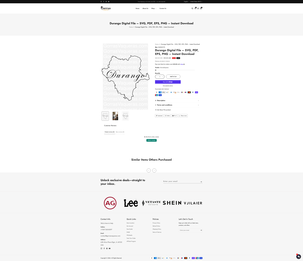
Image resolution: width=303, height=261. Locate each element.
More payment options (168, 85)
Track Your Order (131, 238)
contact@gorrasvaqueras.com (110, 236)
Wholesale (129, 235)
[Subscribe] (201, 182)
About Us (145, 8)
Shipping (157, 61)
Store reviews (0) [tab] (120, 132)
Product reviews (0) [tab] (109, 132)
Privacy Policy (156, 223)
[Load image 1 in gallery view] (105, 116)
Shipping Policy (157, 229)
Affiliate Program (131, 241)
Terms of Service (157, 232)
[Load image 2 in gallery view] (115, 116)
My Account (130, 226)
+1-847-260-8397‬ (106, 229)
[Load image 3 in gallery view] (125, 116)
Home (137, 8)
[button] (149, 170)
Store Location (130, 223)
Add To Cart (173, 76)
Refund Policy (156, 226)
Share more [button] (184, 116)
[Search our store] (192, 8)
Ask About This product (164, 110)
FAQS (128, 232)
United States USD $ (195, 1)
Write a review (151, 140)
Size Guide (129, 229)
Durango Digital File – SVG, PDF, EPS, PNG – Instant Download (154, 27)
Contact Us (163, 8)
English (186, 1)
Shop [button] (153, 8)
